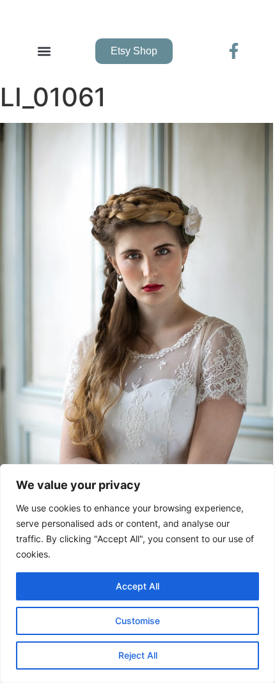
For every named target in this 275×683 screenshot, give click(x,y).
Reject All (137, 655)
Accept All (137, 586)
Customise (137, 620)
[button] (43, 50)
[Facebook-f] (234, 51)
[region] (137, 573)
